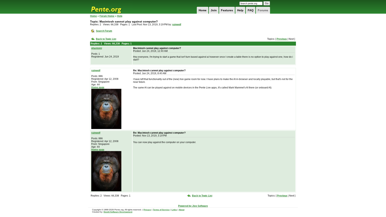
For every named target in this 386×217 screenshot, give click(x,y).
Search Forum (104, 31)
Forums (263, 10)
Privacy (147, 210)
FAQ (251, 10)
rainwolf (176, 24)
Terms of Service (161, 210)
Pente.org (111, 7)
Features (227, 10)
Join (214, 10)
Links (174, 210)
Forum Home (107, 16)
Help (240, 10)
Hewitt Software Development (118, 212)
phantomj (96, 48)
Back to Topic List (106, 39)
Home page (97, 87)
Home (202, 10)
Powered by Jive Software (193, 206)
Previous (282, 39)
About (181, 210)
